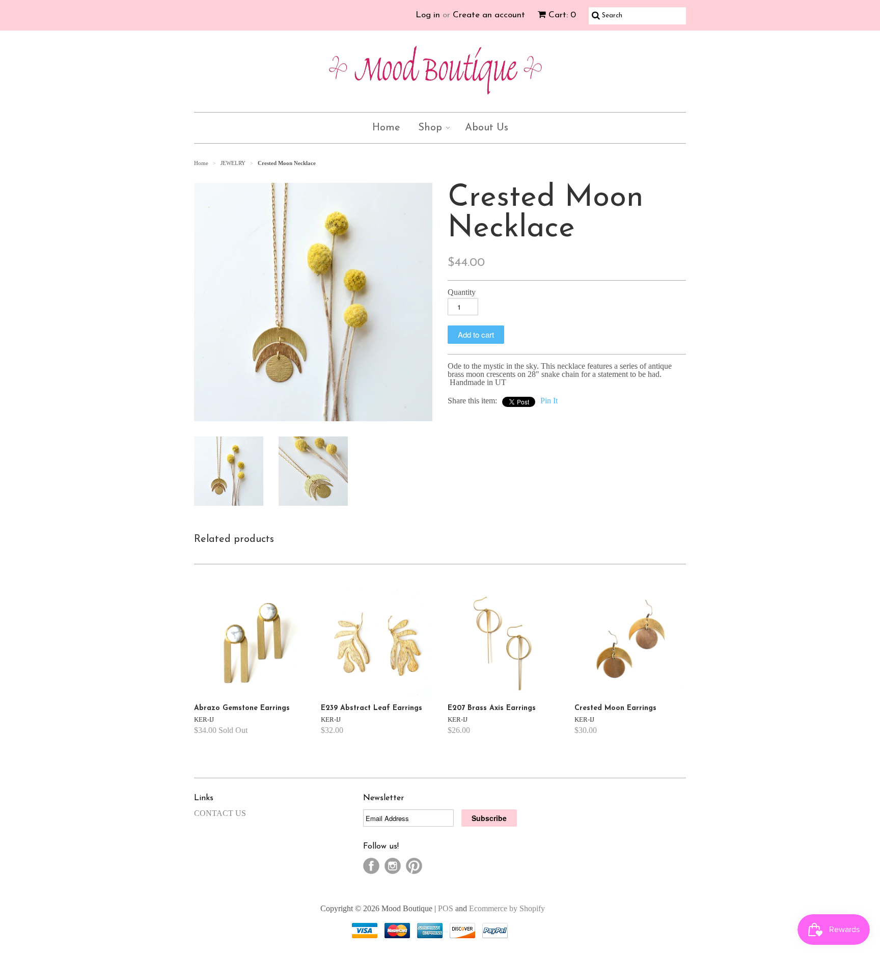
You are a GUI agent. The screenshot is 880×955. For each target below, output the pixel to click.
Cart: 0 (562, 15)
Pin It (549, 400)
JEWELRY (233, 163)
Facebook (371, 866)
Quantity (462, 292)
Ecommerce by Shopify (507, 908)
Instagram (392, 866)
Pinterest (414, 866)
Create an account (489, 15)
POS (445, 908)
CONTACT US (220, 813)
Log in (428, 15)
